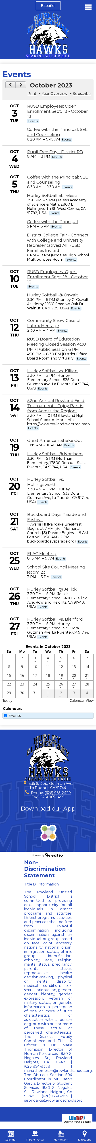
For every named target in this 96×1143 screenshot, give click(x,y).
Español (48, 5)
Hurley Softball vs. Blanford (55, 619)
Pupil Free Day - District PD (55, 151)
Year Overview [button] (54, 94)
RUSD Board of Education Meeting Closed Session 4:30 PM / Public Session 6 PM (56, 344)
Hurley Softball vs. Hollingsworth (45, 482)
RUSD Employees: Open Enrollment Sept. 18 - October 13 (57, 111)
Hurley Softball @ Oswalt (52, 295)
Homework (61, 1139)
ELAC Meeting (41, 553)
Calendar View (82, 700)
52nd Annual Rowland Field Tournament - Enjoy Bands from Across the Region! (55, 405)
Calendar (11, 1139)
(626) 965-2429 (58, 793)
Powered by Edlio (48, 855)
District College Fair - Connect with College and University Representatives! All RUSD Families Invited (57, 242)
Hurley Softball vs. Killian (52, 370)
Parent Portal (35, 1139)
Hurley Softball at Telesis (52, 195)
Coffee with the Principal (52, 221)
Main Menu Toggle (88, 7)
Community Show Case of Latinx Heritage (54, 323)
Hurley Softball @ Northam (55, 453)
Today (7, 700)
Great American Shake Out (54, 440)
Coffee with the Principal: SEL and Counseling (57, 132)
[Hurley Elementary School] (48, 34)
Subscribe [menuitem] (82, 94)
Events (14, 715)
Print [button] (31, 94)
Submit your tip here (77, 1121)
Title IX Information (41, 884)
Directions (84, 1139)
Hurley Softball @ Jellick (52, 589)
